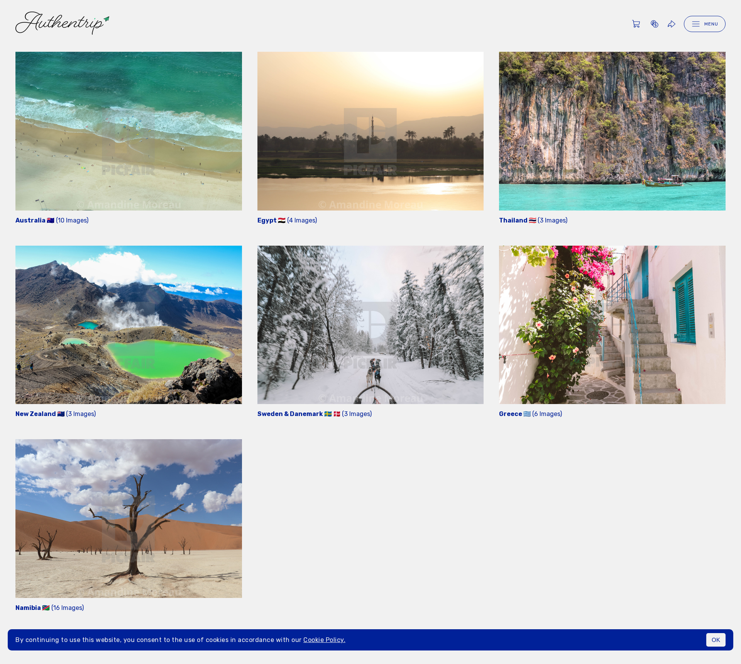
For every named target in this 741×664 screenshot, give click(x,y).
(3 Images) (533, 220)
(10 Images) (51, 220)
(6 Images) (530, 414)
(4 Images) (287, 220)
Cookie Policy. (324, 640)
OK (716, 640)
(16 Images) (49, 607)
